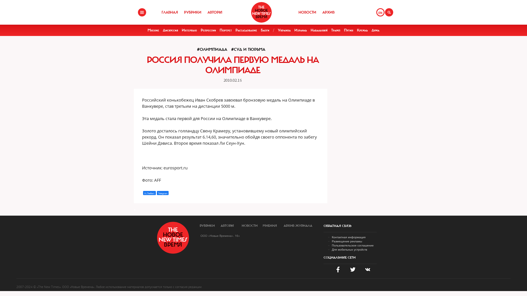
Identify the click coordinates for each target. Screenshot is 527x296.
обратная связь (337, 226)
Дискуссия (170, 30)
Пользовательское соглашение (353, 245)
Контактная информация (349, 237)
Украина (284, 30)
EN (380, 13)
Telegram (162, 193)
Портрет (226, 30)
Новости (307, 12)
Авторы (215, 12)
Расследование (246, 30)
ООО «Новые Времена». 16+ (220, 236)
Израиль (300, 30)
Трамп (335, 30)
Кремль (362, 30)
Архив (328, 12)
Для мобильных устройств (349, 249)
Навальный (319, 30)
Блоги (265, 30)
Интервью (189, 30)
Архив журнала (298, 226)
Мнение (153, 30)
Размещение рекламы (347, 241)
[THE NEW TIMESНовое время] (261, 12)
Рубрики (192, 12)
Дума (375, 30)
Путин (348, 30)
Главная (170, 12)
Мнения (270, 226)
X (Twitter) (149, 193)
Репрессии (208, 30)
